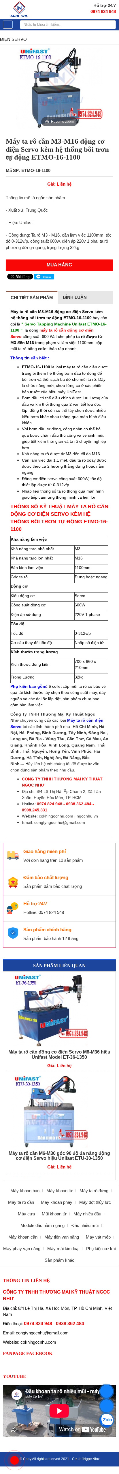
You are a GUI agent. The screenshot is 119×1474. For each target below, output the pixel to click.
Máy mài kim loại (63, 1248)
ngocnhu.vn (87, 816)
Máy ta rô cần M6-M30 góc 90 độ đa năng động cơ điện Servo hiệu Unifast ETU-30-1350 (59, 1156)
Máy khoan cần (22, 1237)
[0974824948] (106, 1420)
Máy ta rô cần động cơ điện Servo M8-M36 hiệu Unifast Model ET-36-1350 (59, 1054)
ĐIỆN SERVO (13, 39)
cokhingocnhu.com (56, 816)
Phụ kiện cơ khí (101, 1248)
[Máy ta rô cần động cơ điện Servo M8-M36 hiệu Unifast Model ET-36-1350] (59, 1010)
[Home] (19, 8)
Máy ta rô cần (21, 1202)
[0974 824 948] (106, 1391)
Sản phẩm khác (59, 1260)
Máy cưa (26, 1213)
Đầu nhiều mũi (85, 1225)
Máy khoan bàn (24, 1190)
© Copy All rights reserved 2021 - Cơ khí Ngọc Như (59, 1459)
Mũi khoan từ (54, 1213)
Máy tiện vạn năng (61, 1237)
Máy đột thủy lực (95, 1202)
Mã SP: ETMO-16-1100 (28, 170)
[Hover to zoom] (59, 87)
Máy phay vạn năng (21, 1248)
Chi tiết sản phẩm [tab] (32, 297)
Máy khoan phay (56, 1202)
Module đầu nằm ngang (42, 1225)
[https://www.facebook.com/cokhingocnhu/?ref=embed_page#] (106, 1405)
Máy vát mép (98, 1237)
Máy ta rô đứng (94, 1190)
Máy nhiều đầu (87, 1213)
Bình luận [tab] (75, 297)
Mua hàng (59, 264)
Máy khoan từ (59, 1190)
